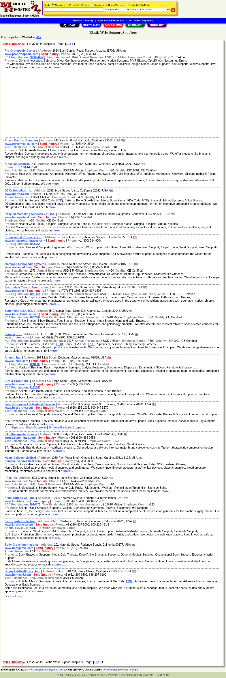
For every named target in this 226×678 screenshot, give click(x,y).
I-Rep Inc (11, 477)
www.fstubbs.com (17, 501)
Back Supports (36, 427)
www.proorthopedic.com (21, 54)
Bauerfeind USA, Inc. (19, 310)
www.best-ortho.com (19, 407)
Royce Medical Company (21, 140)
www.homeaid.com (18, 574)
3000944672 (37, 57)
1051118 (35, 294)
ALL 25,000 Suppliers (140, 20)
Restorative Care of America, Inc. (27, 287)
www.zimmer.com (17, 337)
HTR (145, 200)
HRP (107, 223)
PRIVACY (113, 675)
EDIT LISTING (128, 675)
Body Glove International (22, 544)
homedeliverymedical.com (23, 461)
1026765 (35, 244)
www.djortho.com (17, 193)
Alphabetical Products (111, 20)
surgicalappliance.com (20, 437)
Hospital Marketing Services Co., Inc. (30, 214)
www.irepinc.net (16, 481)
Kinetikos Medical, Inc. (20, 163)
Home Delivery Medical (20, 457)
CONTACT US (146, 675)
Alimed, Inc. (13, 357)
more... (57, 67)
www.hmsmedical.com (20, 217)
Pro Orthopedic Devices (21, 50)
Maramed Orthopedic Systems (25, 264)
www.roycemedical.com (21, 143)
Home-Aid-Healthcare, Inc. (22, 571)
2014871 (35, 504)
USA (38, 37)
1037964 (35, 317)
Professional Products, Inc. (23, 237)
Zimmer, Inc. (13, 334)
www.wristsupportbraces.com (25, 240)
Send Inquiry (49, 54)
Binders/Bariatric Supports (67, 427)
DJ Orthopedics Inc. (18, 190)
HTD (59, 200)
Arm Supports (14, 427)
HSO (91, 344)
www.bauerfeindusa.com (21, 314)
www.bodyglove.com (19, 548)
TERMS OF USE (96, 675)
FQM (129, 581)
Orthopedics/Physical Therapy (50, 669)
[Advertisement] (112, 104)
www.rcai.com (14, 290)
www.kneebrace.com (19, 524)
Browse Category (83, 20)
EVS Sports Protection (20, 521)
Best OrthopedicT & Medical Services (30, 404)
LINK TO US (163, 675)
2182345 (35, 387)
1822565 (35, 340)
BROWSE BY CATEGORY (15, 669)
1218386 (35, 364)
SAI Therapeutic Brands (21, 434)
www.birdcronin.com (19, 384)
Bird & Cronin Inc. (17, 381)
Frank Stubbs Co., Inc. (20, 498)
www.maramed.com (18, 267)
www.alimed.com (16, 360)
